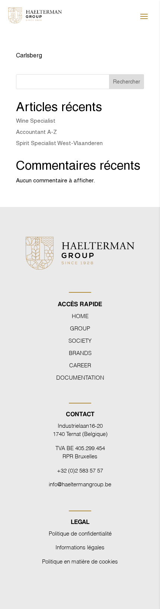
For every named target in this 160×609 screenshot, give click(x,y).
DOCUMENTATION (80, 377)
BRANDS (80, 352)
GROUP (80, 327)
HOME (80, 315)
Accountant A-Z (36, 132)
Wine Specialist (35, 120)
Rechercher (126, 82)
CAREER (80, 364)
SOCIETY (80, 340)
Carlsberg (29, 55)
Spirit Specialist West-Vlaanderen (59, 143)
